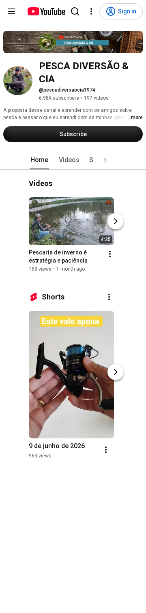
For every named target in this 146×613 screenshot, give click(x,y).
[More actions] (110, 254)
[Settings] (91, 11)
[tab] (39, 160)
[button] (105, 160)
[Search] (75, 11)
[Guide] (11, 11)
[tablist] (73, 160)
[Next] (115, 222)
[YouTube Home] (46, 11)
